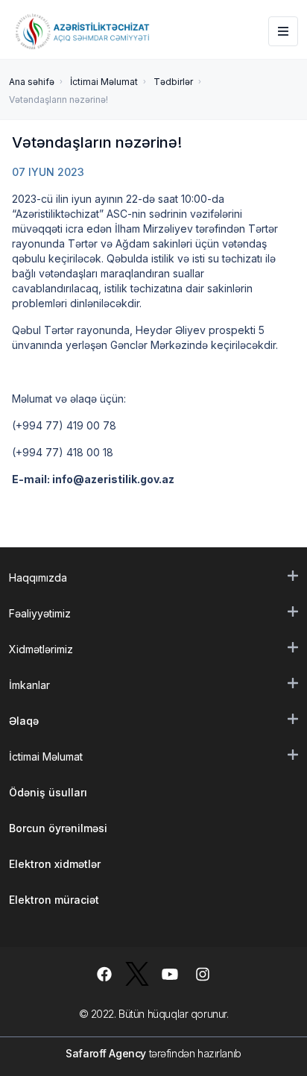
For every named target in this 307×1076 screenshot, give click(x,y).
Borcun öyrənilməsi (58, 828)
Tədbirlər (173, 81)
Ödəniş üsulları (48, 792)
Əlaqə (24, 720)
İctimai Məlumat (104, 81)
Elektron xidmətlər (55, 864)
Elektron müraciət (54, 899)
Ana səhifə (31, 81)
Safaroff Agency (106, 1053)
